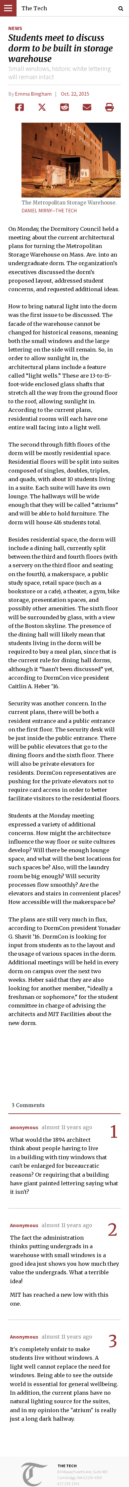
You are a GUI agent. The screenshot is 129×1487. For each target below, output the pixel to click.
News (15, 28)
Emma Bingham (33, 93)
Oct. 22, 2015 (75, 93)
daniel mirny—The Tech (49, 210)
